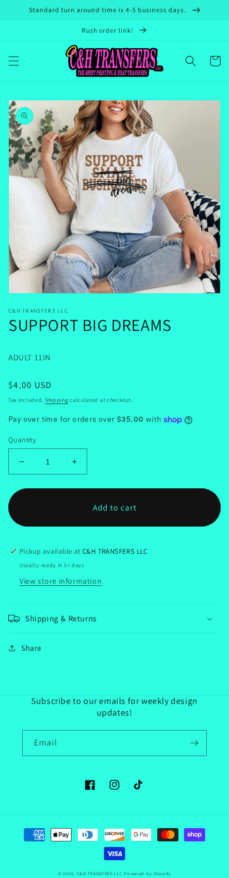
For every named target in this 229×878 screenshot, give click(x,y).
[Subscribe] (194, 743)
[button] (14, 61)
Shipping (56, 400)
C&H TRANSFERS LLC (100, 873)
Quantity (22, 440)
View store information (60, 581)
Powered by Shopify (147, 873)
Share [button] (31, 648)
